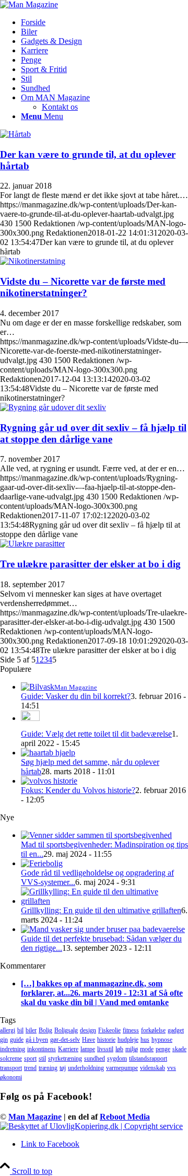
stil (42, 1058)
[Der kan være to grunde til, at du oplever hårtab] (15, 134)
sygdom (117, 1058)
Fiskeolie (109, 1030)
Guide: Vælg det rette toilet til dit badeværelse (96, 733)
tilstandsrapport (148, 1058)
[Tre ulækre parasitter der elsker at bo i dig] (32, 543)
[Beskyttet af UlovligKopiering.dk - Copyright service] (91, 1126)
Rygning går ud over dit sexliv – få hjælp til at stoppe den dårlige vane (93, 433)
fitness (131, 1030)
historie (106, 1039)
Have (88, 1039)
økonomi (11, 1077)
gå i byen (37, 1039)
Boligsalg (66, 1030)
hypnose (161, 1039)
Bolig (45, 1030)
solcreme (11, 1058)
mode (147, 1049)
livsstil (105, 1049)
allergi (7, 1030)
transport (11, 1068)
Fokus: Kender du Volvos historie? (78, 790)
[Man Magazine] (29, 4)
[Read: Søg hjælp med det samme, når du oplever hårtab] (48, 752)
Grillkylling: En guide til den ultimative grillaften (101, 910)
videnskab (152, 1068)
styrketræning (65, 1058)
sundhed (94, 1058)
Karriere (68, 1049)
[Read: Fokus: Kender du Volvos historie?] (49, 780)
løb (119, 1049)
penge (163, 1049)
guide (17, 1039)
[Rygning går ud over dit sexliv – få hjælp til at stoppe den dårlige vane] (53, 407)
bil (20, 1030)
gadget (176, 1030)
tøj (63, 1068)
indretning (12, 1049)
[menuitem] (104, 22)
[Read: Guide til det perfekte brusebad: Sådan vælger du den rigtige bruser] (103, 929)
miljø (131, 1049)
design (88, 1030)
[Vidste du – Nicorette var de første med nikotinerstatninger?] (32, 261)
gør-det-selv (65, 1039)
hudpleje (128, 1039)
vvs (171, 1068)
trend (30, 1068)
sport (30, 1058)
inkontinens (41, 1049)
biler (31, 1030)
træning (48, 1068)
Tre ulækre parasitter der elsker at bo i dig (90, 563)
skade (179, 1049)
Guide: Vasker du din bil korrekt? (76, 696)
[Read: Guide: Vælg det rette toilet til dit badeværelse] (30, 718)
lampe (87, 1049)
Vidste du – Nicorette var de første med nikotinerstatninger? (83, 287)
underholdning (86, 1068)
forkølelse (153, 1030)
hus (144, 1039)
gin (4, 1039)
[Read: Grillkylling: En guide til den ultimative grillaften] (104, 900)
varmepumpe (122, 1068)
